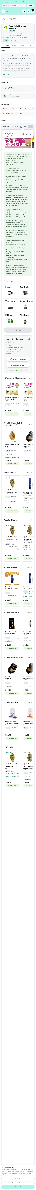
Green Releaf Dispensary (17, 35)
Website (25, 37)
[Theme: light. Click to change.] (28, 11)
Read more (6, 74)
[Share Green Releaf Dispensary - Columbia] (15, 40)
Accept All (18, 1187)
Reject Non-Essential (18, 1183)
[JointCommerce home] (7, 11)
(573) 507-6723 (17, 37)
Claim (5, 40)
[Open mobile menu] (3, 11)
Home (5, 18)
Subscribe (30, 5)
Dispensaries (12, 18)
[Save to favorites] (11, 40)
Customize (18, 1179)
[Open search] (24, 11)
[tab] (5, 46)
